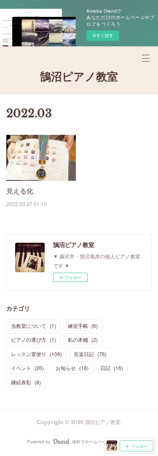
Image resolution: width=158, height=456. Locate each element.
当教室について (33, 325)
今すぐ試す (102, 35)
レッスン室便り (36, 353)
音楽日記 (90, 353)
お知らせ (72, 367)
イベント (27, 367)
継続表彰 (26, 382)
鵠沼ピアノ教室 (79, 76)
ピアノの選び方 (33, 339)
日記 (111, 367)
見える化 (19, 191)
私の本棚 (83, 339)
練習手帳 (83, 325)
